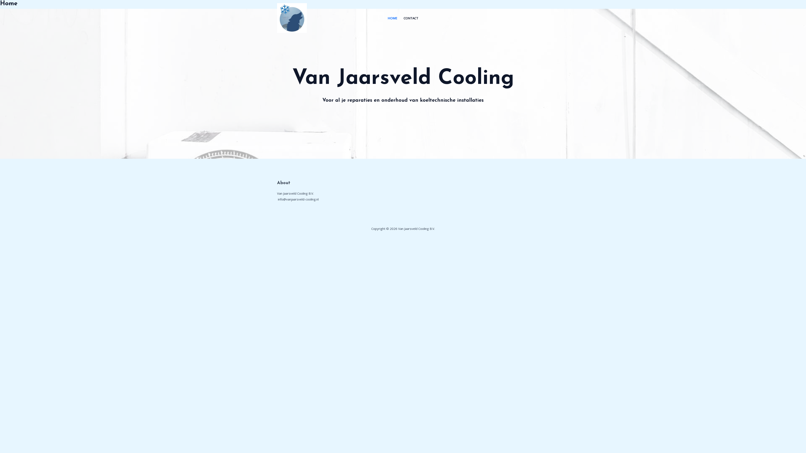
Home (392, 18)
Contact (411, 18)
